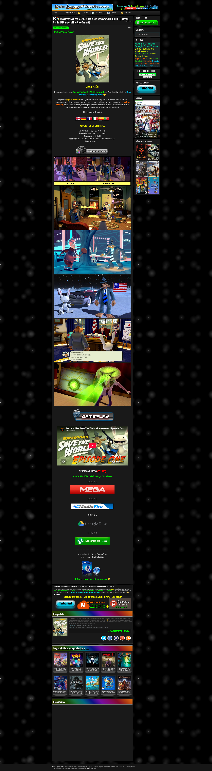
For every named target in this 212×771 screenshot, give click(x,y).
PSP (151, 66)
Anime (155, 58)
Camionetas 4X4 (153, 63)
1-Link (130, 21)
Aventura (84, 625)
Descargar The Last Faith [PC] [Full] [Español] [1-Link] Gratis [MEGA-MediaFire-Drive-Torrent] (76, 693)
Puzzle (90, 625)
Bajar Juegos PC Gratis (58, 767)
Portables (151, 44)
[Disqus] (92, 733)
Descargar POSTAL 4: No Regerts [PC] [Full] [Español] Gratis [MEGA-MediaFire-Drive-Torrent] (108, 670)
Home (55, 13)
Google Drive (81, 627)
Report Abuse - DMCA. (92, 768)
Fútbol (141, 61)
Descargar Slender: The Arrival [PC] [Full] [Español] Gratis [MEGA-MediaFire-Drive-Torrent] (92, 670)
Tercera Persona (98, 627)
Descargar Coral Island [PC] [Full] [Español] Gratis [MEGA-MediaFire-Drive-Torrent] (92, 693)
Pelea (150, 59)
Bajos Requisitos (144, 48)
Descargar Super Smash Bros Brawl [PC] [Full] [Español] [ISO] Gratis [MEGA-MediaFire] (147, 134)
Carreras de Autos (141, 56)
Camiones (143, 63)
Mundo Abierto (141, 51)
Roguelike (148, 61)
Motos (137, 63)
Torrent (106, 627)
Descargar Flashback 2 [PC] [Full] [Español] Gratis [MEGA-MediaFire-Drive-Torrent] (124, 670)
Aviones (146, 66)
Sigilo (137, 61)
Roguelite (155, 61)
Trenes (156, 66)
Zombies (153, 54)
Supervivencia (141, 58)
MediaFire (89, 627)
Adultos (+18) (139, 66)
